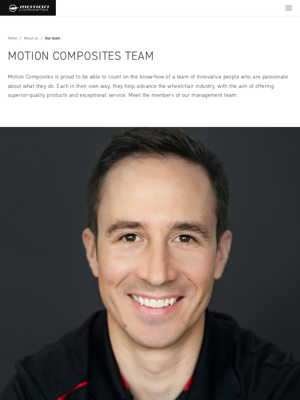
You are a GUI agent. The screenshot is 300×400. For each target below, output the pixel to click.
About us (31, 38)
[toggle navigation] (289, 8)
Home (12, 38)
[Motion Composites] (28, 8)
